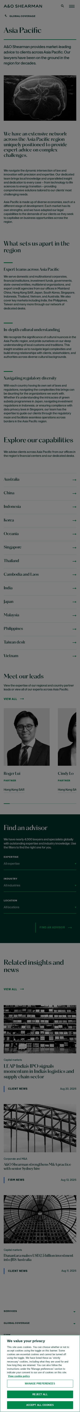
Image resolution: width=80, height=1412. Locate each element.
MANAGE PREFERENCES (40, 1383)
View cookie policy (19, 1376)
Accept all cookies (40, 1405)
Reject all (39, 1394)
